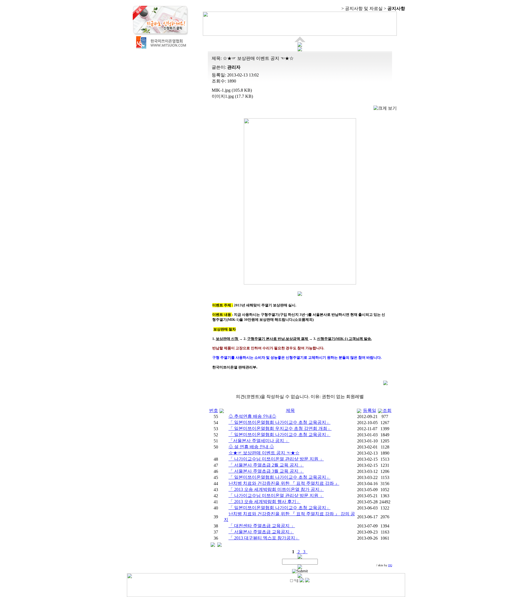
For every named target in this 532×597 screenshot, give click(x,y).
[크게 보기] (385, 108)
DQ (390, 565)
